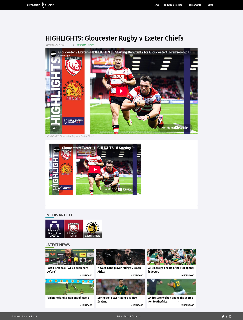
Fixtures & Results (173, 4)
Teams (209, 4)
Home (156, 4)
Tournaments (194, 4)
